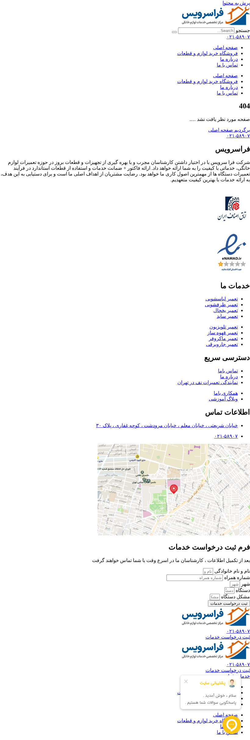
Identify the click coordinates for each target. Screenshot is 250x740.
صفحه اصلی (225, 47)
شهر (245, 583)
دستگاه (242, 590)
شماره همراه (236, 577)
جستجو (243, 30)
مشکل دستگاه (235, 596)
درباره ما (229, 59)
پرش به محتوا (236, 2)
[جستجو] (174, 32)
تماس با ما (227, 64)
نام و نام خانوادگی (231, 571)
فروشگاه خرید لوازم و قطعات (207, 53)
